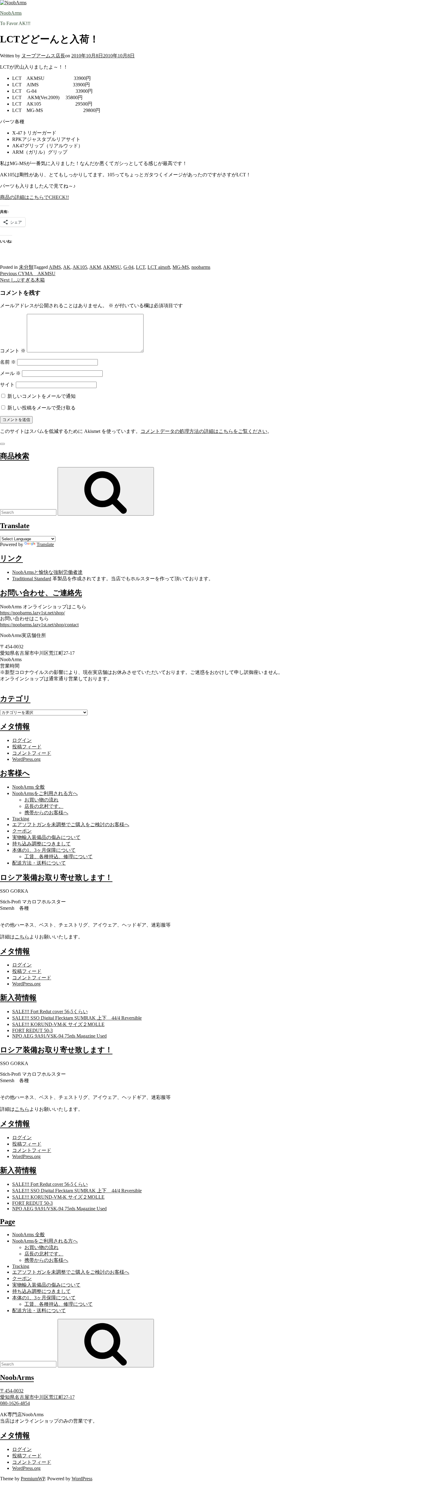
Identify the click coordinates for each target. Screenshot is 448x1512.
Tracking (20, 818)
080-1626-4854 (15, 1403)
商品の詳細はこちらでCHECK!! (34, 197)
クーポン (22, 830)
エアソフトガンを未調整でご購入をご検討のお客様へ (70, 824)
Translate (45, 544)
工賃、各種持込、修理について (58, 856)
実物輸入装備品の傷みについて (46, 837)
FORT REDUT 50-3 (32, 1030)
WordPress (82, 1478)
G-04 (128, 267)
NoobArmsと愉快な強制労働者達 (47, 572)
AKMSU (112, 267)
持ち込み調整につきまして (41, 843)
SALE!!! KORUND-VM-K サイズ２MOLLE (58, 1024)
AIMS (55, 267)
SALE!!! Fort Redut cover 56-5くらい (50, 1011)
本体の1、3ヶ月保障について (44, 850)
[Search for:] (29, 512)
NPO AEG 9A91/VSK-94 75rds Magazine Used (59, 1036)
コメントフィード (31, 753)
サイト (7, 384)
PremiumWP (33, 1478)
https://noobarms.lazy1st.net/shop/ (32, 612)
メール (10, 373)
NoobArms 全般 (28, 787)
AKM (95, 267)
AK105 (80, 267)
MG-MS (180, 267)
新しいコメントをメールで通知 (41, 396)
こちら (22, 936)
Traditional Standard (31, 578)
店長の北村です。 (43, 806)
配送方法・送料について (39, 863)
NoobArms (11, 13)
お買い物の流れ (41, 799)
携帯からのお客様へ (46, 812)
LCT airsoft (159, 267)
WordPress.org (26, 759)
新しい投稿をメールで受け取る (41, 407)
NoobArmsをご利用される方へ (45, 793)
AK (66, 267)
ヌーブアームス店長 (43, 55)
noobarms (200, 267)
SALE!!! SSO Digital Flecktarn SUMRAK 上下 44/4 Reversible (77, 1018)
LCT (140, 267)
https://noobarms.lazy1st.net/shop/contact (39, 624)
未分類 (26, 267)
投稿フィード (26, 746)
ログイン (22, 740)
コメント (13, 350)
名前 (8, 362)
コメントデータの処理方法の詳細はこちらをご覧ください (203, 431)
